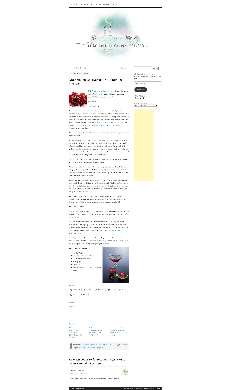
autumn (83, 347)
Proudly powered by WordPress (132, 388)
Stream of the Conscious (77, 388)
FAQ (115, 5)
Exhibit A (112, 230)
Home (74, 5)
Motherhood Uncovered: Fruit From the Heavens (95, 81)
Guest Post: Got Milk (77, 68)
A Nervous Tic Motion (89, 344)
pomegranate (100, 347)
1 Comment (124, 344)
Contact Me (102, 5)
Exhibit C (76, 233)
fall (88, 347)
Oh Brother (124, 68)
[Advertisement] (144, 145)
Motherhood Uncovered (102, 91)
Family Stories (103, 344)
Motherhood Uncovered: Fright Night (77, 329)
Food (110, 344)
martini (92, 347)
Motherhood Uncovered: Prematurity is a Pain (97, 329)
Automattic (157, 388)
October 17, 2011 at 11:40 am (78, 373)
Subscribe (140, 89)
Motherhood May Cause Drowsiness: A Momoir (117, 329)
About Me (86, 5)
